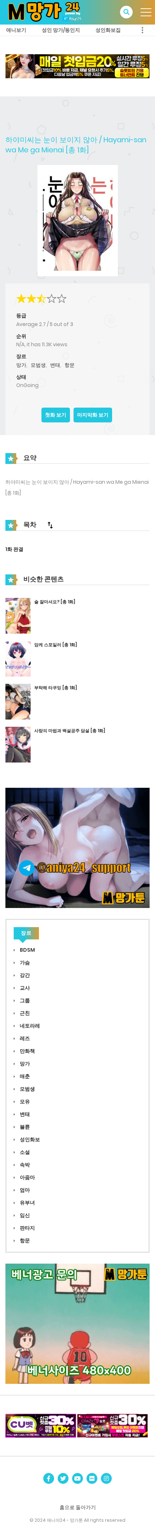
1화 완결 (14, 549)
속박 (24, 1164)
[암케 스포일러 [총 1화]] (18, 658)
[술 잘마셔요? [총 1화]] (18, 615)
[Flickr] (92, 1478)
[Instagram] (106, 1478)
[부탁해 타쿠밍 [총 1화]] (18, 701)
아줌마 (27, 1177)
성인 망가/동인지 (61, 30)
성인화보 (29, 1139)
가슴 (24, 962)
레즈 (24, 1038)
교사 (24, 987)
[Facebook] (48, 1478)
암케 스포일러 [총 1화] (55, 645)
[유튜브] (77, 1478)
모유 (24, 1101)
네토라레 (29, 1025)
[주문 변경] (50, 525)
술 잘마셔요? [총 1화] (54, 602)
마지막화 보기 (92, 414)
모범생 (38, 365)
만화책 (27, 1051)
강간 (24, 975)
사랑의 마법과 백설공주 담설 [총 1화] (69, 730)
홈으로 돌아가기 (77, 1507)
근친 (24, 1013)
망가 (21, 365)
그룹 (24, 1000)
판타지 (27, 1227)
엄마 (24, 1190)
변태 (55, 365)
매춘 (24, 1076)
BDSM (27, 949)
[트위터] (63, 1478)
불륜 (24, 1126)
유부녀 (27, 1202)
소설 (24, 1152)
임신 (24, 1215)
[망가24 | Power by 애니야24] (47, 12)
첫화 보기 (55, 414)
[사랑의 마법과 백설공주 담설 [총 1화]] (18, 744)
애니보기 (16, 30)
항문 (70, 365)
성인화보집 (108, 30)
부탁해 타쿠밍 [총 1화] (55, 688)
